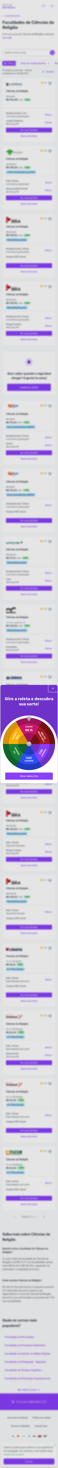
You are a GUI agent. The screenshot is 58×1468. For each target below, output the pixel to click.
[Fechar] (53, 688)
